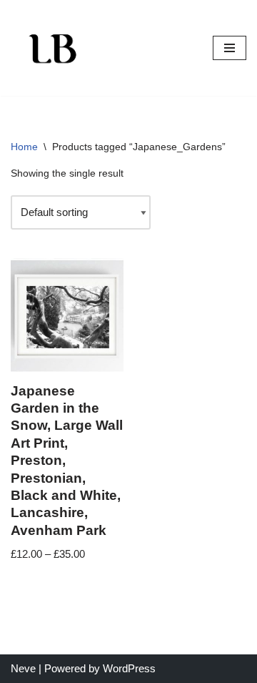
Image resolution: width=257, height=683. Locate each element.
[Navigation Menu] (229, 48)
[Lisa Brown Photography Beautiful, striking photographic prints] (53, 48)
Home (24, 146)
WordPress (129, 668)
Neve (23, 668)
